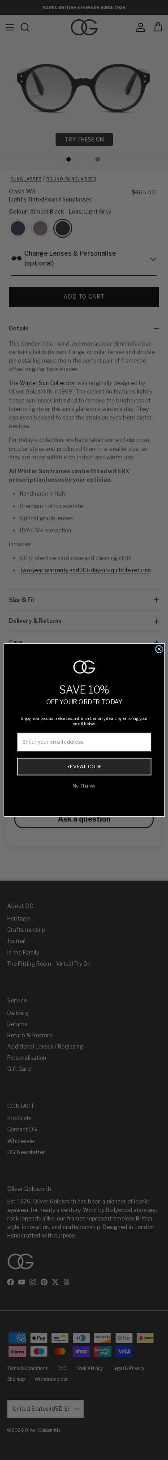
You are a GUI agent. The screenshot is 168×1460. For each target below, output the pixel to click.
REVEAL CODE (84, 766)
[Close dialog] (159, 649)
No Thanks (84, 785)
